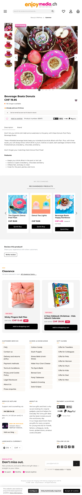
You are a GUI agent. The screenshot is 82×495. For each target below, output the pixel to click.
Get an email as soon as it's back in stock (23, 112)
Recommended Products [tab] (41, 186)
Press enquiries (10, 389)
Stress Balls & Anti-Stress (38, 358)
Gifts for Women (65, 361)
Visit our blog (9, 432)
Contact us (8, 352)
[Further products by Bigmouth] (76, 100)
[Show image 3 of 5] (46, 90)
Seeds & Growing (38, 382)
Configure (33, 491)
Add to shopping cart (21, 326)
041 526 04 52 (9, 411)
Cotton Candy (36, 347)
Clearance (8, 271)
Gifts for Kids (63, 370)
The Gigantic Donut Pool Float (17, 216)
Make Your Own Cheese (40, 363)
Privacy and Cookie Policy (11, 374)
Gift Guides (62, 341)
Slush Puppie (36, 352)
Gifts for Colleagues (66, 352)
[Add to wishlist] (25, 197)
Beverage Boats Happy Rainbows (62, 216)
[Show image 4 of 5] (49, 90)
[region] (41, 57)
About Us (7, 384)
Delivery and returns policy (12, 358)
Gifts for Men (63, 380)
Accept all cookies (72, 491)
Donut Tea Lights (39, 215)
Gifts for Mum (64, 366)
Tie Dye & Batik (37, 368)
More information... (16, 493)
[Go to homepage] (41, 4)
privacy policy (59, 469)
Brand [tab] (19, 127)
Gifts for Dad (63, 375)
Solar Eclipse (36, 387)
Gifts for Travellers (65, 347)
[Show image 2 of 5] (43, 90)
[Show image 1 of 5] (39, 90)
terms (69, 469)
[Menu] (5, 11)
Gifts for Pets (63, 356)
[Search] (52, 11)
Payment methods (11, 363)
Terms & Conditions (12, 368)
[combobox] (31, 11)
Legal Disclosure (10, 380)
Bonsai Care (36, 373)
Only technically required (51, 491)
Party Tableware (37, 377)
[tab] (8, 127)
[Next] (76, 57)
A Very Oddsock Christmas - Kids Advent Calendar (59, 317)
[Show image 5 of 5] (53, 90)
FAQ (5, 347)
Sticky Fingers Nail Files (16, 317)
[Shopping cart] (77, 11)
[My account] (71, 11)
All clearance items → (29, 274)
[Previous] (16, 57)
